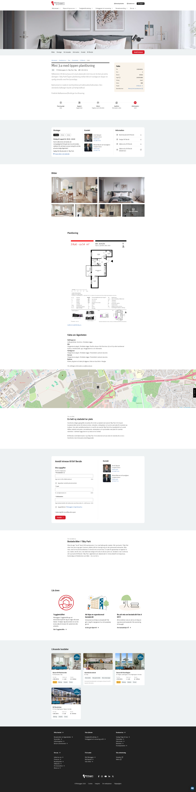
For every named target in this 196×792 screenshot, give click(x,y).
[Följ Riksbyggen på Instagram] (102, 776)
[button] (118, 77)
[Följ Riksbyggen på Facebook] (98, 776)
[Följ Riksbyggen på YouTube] (106, 776)
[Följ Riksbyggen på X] (113, 776)
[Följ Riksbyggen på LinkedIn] (109, 776)
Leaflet (180, 407)
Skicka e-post (96, 138)
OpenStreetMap (187, 407)
